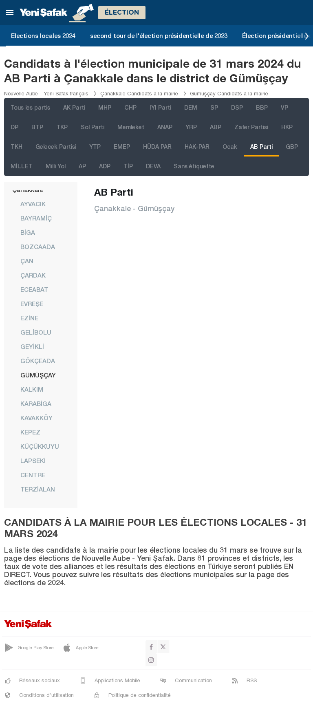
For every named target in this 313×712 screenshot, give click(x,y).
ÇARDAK (33, 275)
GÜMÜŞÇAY (38, 375)
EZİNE (29, 318)
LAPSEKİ (33, 460)
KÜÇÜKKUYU (39, 446)
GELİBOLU (35, 332)
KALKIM (31, 389)
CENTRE (32, 474)
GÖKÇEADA (37, 360)
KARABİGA (35, 403)
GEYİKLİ (32, 346)
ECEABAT (34, 289)
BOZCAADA (37, 246)
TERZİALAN (37, 489)
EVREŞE (31, 303)
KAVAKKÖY (36, 417)
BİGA (27, 232)
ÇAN (26, 261)
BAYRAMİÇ (36, 218)
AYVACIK (33, 203)
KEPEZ (30, 432)
